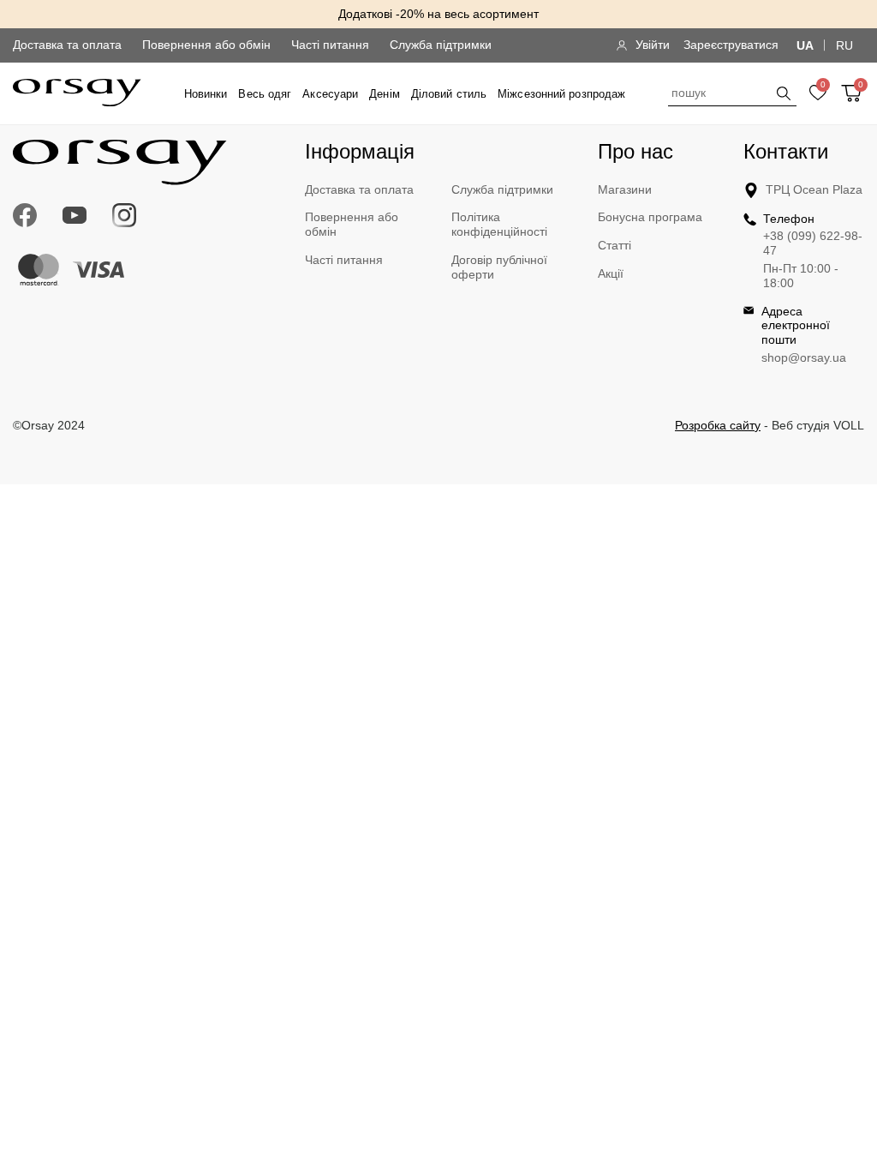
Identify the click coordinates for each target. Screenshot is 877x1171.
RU (844, 45)
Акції (610, 273)
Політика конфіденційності (499, 224)
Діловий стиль (448, 93)
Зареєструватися (731, 44)
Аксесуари (330, 93)
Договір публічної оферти (499, 267)
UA (805, 45)
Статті (614, 245)
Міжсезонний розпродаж (561, 93)
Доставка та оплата (67, 44)
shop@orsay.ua (803, 357)
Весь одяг (264, 93)
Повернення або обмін (206, 44)
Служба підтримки (441, 44)
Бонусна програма (650, 217)
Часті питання (330, 44)
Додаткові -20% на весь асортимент (438, 14)
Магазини (625, 189)
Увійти (652, 44)
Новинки (206, 93)
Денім (384, 93)
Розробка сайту (718, 425)
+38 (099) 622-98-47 (812, 243)
